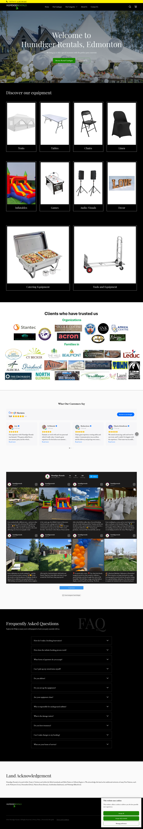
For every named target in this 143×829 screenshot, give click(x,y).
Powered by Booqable (48, 819)
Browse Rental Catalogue (64, 60)
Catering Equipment (38, 286)
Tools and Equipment (105, 286)
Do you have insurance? (42, 725)
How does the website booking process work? (50, 650)
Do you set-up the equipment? (45, 688)
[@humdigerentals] (47, 476)
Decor (121, 207)
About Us (84, 7)
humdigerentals (17, 483)
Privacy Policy (37, 819)
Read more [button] (12, 442)
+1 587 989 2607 (22, 1)
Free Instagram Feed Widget (72, 595)
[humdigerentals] (9, 484)
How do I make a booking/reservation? (48, 640)
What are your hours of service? (45, 744)
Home (47, 7)
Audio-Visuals (88, 207)
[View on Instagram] (36, 484)
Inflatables (21, 207)
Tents (21, 148)
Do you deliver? (39, 678)
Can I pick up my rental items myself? (47, 669)
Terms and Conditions (63, 819)
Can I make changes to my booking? (47, 735)
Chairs (88, 148)
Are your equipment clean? (43, 697)
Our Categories (70, 7)
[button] (6, 434)
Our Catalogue (57, 7)
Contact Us (94, 7)
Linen (122, 148)
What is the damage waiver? (44, 716)
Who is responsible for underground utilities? (50, 706)
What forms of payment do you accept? (48, 659)
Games (55, 207)
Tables (55, 148)
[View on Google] (11, 427)
